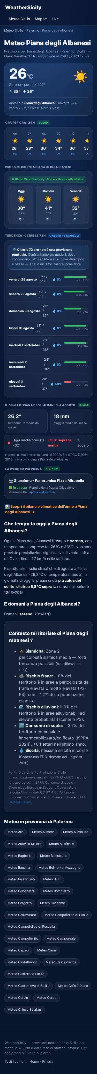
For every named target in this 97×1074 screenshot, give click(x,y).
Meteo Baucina (19, 867)
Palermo (33, 30)
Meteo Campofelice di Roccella (31, 926)
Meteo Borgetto (20, 903)
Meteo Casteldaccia (61, 962)
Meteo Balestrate (53, 856)
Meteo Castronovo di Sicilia (28, 986)
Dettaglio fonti (20, 802)
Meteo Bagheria (20, 856)
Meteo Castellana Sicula (26, 974)
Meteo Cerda (46, 998)
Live (55, 19)
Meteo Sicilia (19, 19)
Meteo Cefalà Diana (73, 986)
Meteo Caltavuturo (22, 915)
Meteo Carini (47, 950)
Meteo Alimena (43, 832)
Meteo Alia (16, 832)
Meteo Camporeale (61, 938)
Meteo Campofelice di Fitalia (66, 915)
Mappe (41, 19)
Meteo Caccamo (52, 903)
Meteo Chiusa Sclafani (25, 1009)
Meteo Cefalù (18, 998)
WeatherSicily (23, 7)
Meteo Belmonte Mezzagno (59, 867)
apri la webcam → (42, 492)
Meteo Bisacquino (21, 879)
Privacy (48, 1061)
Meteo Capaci (18, 950)
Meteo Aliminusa (75, 832)
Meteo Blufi (52, 879)
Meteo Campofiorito (23, 938)
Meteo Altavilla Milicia (24, 844)
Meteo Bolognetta (21, 891)
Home (34, 1061)
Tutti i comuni (15, 1061)
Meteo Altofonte (61, 844)
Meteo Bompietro (56, 891)
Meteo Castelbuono (22, 962)
